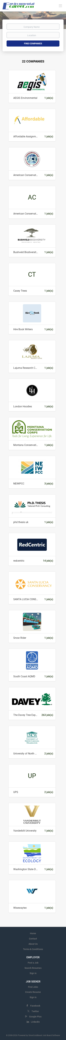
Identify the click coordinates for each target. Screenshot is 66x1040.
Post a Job (33, 962)
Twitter (35, 1011)
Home (33, 933)
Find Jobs (33, 987)
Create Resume (33, 992)
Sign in (33, 973)
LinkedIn (35, 1022)
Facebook (35, 1005)
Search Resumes (33, 968)
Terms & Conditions (33, 949)
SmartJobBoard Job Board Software (44, 1035)
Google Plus (35, 1016)
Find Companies (33, 43)
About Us (33, 944)
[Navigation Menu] (60, 5)
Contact (33, 938)
